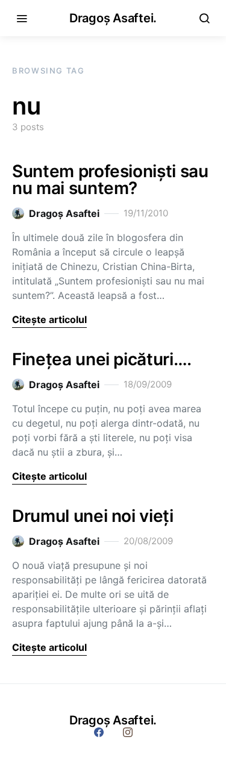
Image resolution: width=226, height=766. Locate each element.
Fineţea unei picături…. (102, 359)
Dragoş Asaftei (64, 213)
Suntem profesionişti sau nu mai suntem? (110, 179)
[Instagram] (128, 732)
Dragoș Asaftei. (113, 18)
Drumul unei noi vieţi (93, 516)
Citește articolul (49, 319)
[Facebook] (99, 732)
